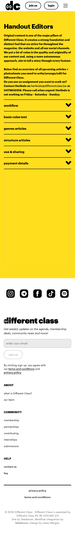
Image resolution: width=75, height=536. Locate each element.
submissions (11, 446)
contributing (11, 433)
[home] (12, 5)
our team (9, 399)
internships (10, 439)
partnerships (11, 426)
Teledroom (21, 522)
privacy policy (12, 372)
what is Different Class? (18, 393)
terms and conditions (21, 368)
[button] (66, 5)
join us (33, 5)
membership (11, 420)
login (51, 5)
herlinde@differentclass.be (49, 85)
